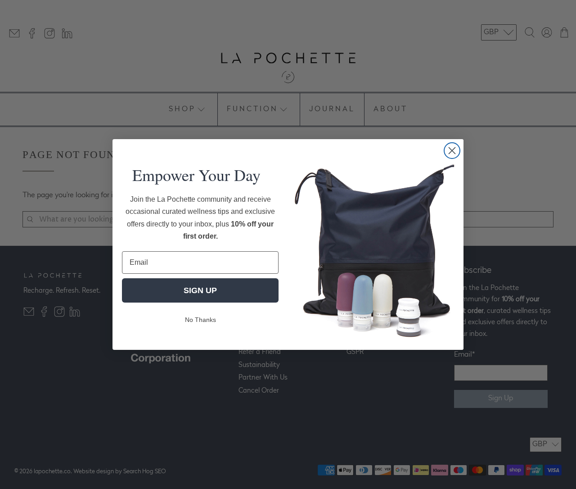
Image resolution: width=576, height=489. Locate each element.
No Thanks (200, 319)
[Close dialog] (452, 150)
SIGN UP (200, 290)
